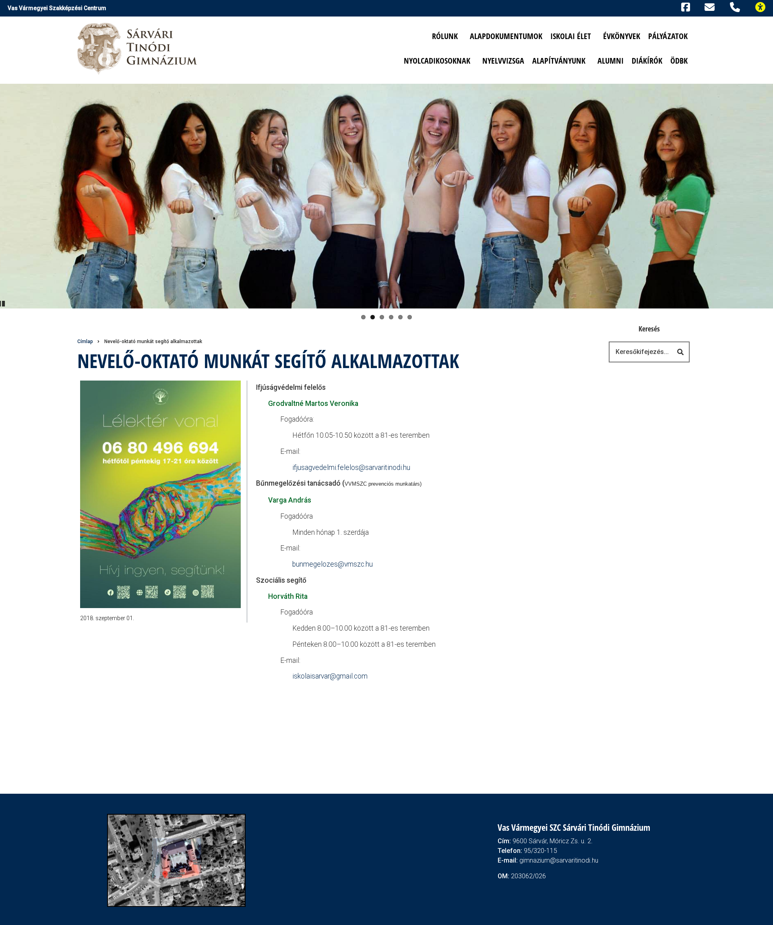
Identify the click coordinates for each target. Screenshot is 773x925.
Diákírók (647, 60)
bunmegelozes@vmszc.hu (332, 564)
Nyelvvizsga (503, 60)
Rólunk (445, 36)
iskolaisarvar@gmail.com (330, 676)
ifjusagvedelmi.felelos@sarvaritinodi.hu (351, 468)
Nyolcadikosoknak (437, 60)
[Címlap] (137, 48)
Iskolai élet (570, 36)
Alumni (610, 60)
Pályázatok (668, 36)
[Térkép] (176, 860)
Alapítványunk (558, 60)
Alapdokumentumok (506, 36)
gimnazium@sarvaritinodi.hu (558, 860)
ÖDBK (679, 60)
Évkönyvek (621, 36)
